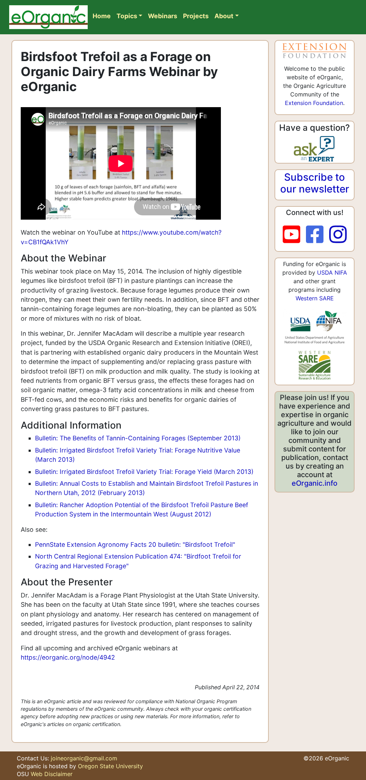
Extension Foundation (314, 102)
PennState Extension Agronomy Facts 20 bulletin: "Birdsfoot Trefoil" (135, 544)
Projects (196, 16)
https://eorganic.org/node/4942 (68, 657)
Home (102, 16)
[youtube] (294, 234)
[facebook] (317, 234)
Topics (127, 16)
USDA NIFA (332, 272)
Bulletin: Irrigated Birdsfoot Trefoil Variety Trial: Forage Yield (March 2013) (144, 471)
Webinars (162, 16)
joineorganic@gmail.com (84, 758)
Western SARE (315, 298)
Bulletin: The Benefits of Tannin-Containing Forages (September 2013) (138, 438)
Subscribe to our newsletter (314, 183)
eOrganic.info (314, 483)
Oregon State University (110, 766)
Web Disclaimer (52, 774)
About (223, 16)
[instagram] (338, 234)
